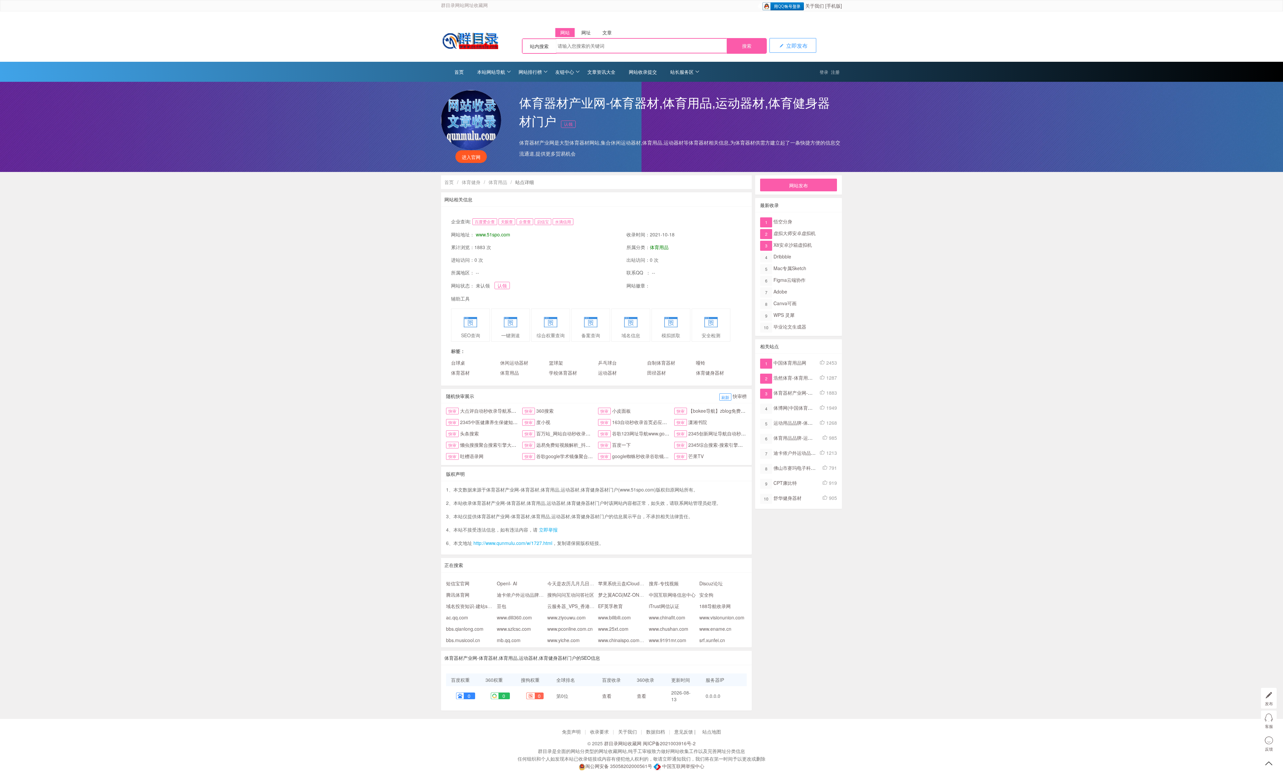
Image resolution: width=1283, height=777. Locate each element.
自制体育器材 (661, 362)
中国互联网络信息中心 (672, 594)
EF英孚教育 (610, 606)
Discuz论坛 (711, 583)
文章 (607, 32)
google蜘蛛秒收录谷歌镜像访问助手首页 (654, 456)
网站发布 (798, 185)
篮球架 (556, 362)
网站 (565, 32)
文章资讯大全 (601, 71)
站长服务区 (682, 71)
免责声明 (571, 731)
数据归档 (655, 731)
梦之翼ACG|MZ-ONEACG (625, 594)
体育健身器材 (710, 372)
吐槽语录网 (471, 456)
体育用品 (497, 182)
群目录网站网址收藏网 (464, 5)
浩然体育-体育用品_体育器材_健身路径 (814, 377)
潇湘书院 (697, 422)
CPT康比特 (785, 482)
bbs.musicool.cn (463, 640)
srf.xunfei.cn (712, 640)
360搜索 (545, 410)
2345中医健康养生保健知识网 (491, 422)
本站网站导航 (491, 71)
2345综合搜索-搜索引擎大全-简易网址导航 (732, 444)
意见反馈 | (685, 731)
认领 (568, 124)
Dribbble (782, 256)
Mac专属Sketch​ (789, 268)
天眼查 (507, 221)
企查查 (525, 221)
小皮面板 (621, 410)
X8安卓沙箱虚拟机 (792, 244)
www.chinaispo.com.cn (622, 640)
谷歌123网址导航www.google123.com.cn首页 (660, 433)
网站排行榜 (530, 71)
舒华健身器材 (787, 498)
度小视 (543, 422)
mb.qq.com (509, 640)
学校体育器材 (563, 372)
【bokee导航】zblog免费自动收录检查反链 (733, 410)
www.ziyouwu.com (566, 617)
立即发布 (796, 45)
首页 (459, 71)
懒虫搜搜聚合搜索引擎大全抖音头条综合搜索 (507, 444)
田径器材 (656, 372)
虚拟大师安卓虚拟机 (794, 233)
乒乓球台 (607, 362)
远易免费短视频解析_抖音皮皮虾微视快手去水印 (586, 444)
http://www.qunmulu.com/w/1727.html (512, 543)
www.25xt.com (613, 628)
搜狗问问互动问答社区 (570, 594)
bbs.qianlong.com (464, 628)
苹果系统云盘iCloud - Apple (627, 583)
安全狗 (706, 594)
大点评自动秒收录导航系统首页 (493, 410)
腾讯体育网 (457, 594)
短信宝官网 (457, 583)
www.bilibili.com (614, 617)
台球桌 (458, 362)
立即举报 (548, 529)
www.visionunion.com (721, 617)
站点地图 (711, 731)
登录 (824, 72)
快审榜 (740, 396)
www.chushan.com (668, 628)
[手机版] (833, 5)
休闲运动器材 (514, 362)
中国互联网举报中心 (682, 766)
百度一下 (621, 444)
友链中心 (564, 71)
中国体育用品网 (789, 362)
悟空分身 (782, 221)
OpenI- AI (507, 583)
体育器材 (460, 372)
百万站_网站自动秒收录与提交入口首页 (577, 433)
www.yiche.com (563, 640)
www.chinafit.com (667, 617)
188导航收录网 (715, 606)
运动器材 (607, 372)
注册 (835, 72)
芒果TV (696, 456)
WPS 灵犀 (784, 315)
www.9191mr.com (667, 640)
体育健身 (471, 182)
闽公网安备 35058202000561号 (618, 766)
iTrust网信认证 (664, 606)
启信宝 (543, 221)
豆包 (501, 606)
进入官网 (471, 157)
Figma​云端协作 (789, 279)
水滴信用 (563, 221)
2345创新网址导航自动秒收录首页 (724, 433)
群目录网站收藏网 (623, 743)
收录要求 (599, 731)
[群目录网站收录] (469, 41)
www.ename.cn (715, 628)
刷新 (725, 397)
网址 (586, 32)
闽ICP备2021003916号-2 (669, 743)
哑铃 (700, 362)
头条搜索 (469, 433)
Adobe (780, 291)
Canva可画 (785, 303)
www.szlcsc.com (514, 628)
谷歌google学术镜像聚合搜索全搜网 (573, 456)
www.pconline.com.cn (570, 628)
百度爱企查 (485, 221)
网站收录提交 (643, 71)
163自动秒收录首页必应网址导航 (646, 422)
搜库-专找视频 (664, 583)
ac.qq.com (457, 617)
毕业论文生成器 (789, 326)
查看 (606, 696)
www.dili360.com (514, 617)
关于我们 (814, 5)
